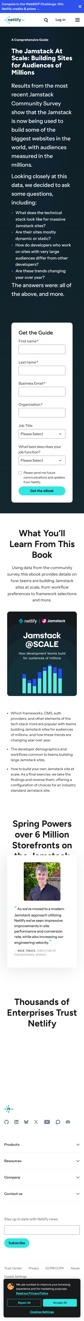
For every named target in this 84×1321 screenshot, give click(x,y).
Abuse (75, 1268)
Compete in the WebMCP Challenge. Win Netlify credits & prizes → (33, 6)
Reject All (24, 1302)
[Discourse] (58, 1123)
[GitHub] (6, 1123)
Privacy (34, 1268)
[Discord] (68, 1123)
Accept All (60, 1302)
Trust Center (13, 1268)
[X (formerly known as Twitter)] (36, 1123)
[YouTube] (47, 1123)
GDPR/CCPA (54, 1268)
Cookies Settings (42, 1312)
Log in (60, 20)
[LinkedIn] (16, 1123)
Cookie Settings (15, 1276)
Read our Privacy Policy (32, 1293)
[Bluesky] (26, 1123)
